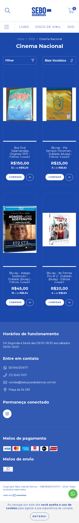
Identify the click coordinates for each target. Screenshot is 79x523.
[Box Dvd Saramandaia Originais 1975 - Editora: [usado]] (30, 177)
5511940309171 (18, 367)
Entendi (40, 516)
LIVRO (24, 27)
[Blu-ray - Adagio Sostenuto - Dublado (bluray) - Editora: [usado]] (30, 302)
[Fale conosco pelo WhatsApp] (72, 493)
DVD (71, 27)
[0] (71, 11)
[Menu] (6, 27)
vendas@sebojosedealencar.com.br (32, 382)
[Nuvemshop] (15, 495)
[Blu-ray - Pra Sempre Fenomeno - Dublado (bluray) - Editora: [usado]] (69, 177)
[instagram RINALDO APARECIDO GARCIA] (7, 413)
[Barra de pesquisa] (7, 10)
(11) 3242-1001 (18, 375)
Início (20, 39)
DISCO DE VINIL (48, 27)
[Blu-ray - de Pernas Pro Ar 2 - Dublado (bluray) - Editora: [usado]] (69, 302)
